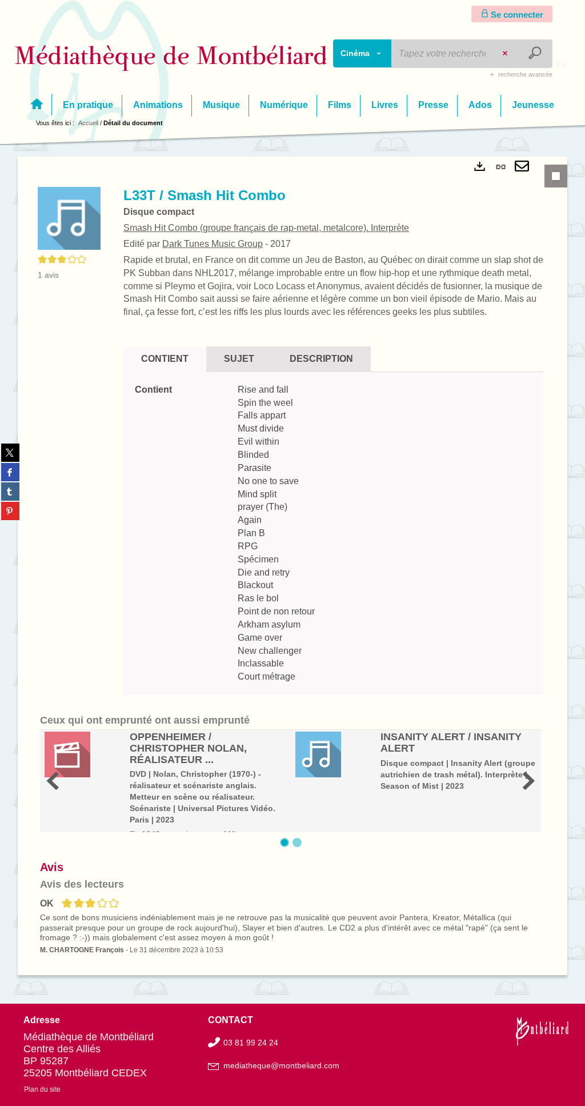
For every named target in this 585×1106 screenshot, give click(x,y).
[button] (69, 217)
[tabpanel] (292, 566)
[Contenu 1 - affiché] (284, 842)
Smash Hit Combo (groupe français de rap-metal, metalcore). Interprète (266, 228)
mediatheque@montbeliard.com (281, 1065)
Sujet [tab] (239, 359)
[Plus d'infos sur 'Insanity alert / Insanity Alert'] (334, 754)
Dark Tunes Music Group (212, 244)
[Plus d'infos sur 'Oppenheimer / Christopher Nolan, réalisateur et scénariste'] (83, 754)
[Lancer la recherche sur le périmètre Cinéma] (536, 53)
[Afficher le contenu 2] (297, 842)
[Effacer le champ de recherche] (506, 53)
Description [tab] (321, 359)
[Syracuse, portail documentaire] (171, 58)
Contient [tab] (165, 359)
